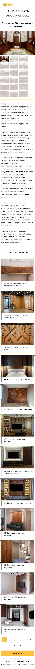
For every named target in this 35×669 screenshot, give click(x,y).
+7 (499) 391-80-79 (21, 661)
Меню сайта (17, 653)
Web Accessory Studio (25, 664)
